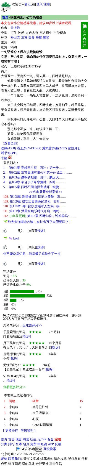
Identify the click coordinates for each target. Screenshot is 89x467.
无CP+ (41, 439)
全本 (19, 444)
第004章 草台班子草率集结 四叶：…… (34, 182)
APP (51, 444)
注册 (47, 4)
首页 (5, 17)
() (8, 148)
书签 (4, 158)
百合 (50, 439)
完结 (58, 439)
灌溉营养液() (54, 148)
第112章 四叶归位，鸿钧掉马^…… (39, 216)
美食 (31, 37)
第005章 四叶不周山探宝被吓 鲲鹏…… (34, 187)
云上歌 (15, 28)
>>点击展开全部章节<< (45, 192)
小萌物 (13, 407)
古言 (11, 439)
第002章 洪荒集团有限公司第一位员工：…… (37, 172)
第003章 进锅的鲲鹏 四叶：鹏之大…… (34, 177)
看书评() (9, 153)
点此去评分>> (32, 325)
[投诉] (40, 230)
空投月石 (74, 148)
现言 (19, 439)
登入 (39, 4)
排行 (11, 444)
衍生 (33, 439)
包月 (26, 444)
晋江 (28, 4)
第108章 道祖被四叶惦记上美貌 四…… (34, 196)
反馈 (58, 444)
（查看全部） (10, 143)
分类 (4, 444)
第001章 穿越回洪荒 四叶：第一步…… (34, 168)
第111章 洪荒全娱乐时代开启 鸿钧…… (34, 211)
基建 (39, 37)
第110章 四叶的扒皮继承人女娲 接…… (34, 206)
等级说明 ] (28, 430)
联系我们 (14, 459)
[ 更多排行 (10, 430)
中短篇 (42, 444)
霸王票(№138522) (29, 148)
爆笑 (46, 37)
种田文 (15, 37)
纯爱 (26, 439)
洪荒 (24, 37)
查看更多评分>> (14, 387)
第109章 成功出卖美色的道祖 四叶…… (34, 201)
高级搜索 (49, 449)
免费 (33, 444)
